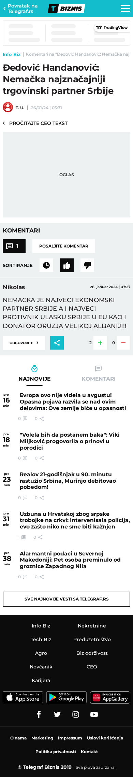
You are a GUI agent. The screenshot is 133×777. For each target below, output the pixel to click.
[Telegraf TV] (94, 714)
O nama (18, 737)
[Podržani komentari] (67, 265)
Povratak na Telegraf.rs (23, 8)
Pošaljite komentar (63, 246)
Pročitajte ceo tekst (35, 123)
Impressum (70, 737)
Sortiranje (18, 265)
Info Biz (11, 54)
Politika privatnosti (55, 751)
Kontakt (89, 751)
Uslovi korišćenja (105, 737)
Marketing (42, 737)
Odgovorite (24, 342)
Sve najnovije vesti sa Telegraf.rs (67, 599)
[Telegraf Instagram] (76, 714)
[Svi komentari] (46, 265)
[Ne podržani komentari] (87, 265)
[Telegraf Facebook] (39, 714)
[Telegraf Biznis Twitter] (57, 714)
